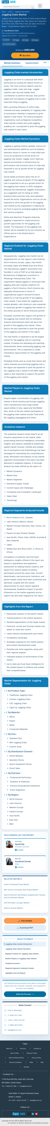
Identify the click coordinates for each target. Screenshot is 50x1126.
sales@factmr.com (15, 1030)
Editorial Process (23, 994)
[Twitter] (29, 1114)
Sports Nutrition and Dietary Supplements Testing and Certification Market (24, 896)
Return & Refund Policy (16, 1058)
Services (23, 1048)
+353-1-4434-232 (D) (16, 1020)
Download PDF (26, 928)
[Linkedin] (33, 1114)
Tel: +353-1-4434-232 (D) (17, 1100)
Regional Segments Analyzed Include (19, 968)
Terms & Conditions (15, 1062)
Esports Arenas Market (13, 908)
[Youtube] (36, 1114)
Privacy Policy (36, 1058)
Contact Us (37, 1048)
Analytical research (12, 963)
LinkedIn (20, 850)
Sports (10, 12)
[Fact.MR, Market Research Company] (9, 1)
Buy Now (26, 55)
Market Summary (12, 63)
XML (42, 1062)
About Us (9, 1048)
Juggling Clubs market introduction (18, 944)
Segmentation (32, 63)
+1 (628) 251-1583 (15, 1015)
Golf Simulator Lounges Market (16, 903)
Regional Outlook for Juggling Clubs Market (22, 954)
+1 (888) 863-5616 (15, 1025)
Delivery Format (32, 1053)
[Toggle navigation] (40, 5)
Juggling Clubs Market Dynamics (18, 949)
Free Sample (26, 921)
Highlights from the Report (15, 973)
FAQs (31, 1062)
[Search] (32, 8)
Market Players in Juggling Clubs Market (21, 958)
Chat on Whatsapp (15, 1010)
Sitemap (26, 1067)
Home (4, 12)
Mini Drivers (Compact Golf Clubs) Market (21, 890)
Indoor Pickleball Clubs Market (16, 884)
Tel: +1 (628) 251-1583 (9, 1086)
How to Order (14, 1053)
